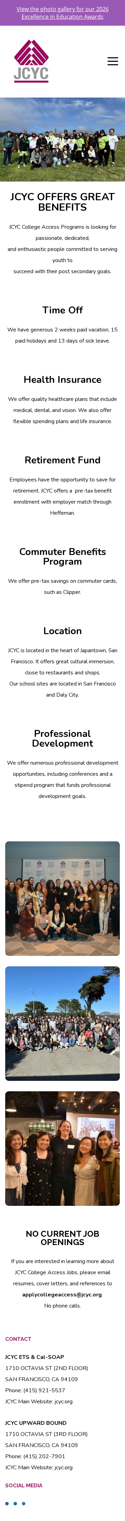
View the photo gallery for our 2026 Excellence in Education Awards (63, 12)
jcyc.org (64, 1401)
